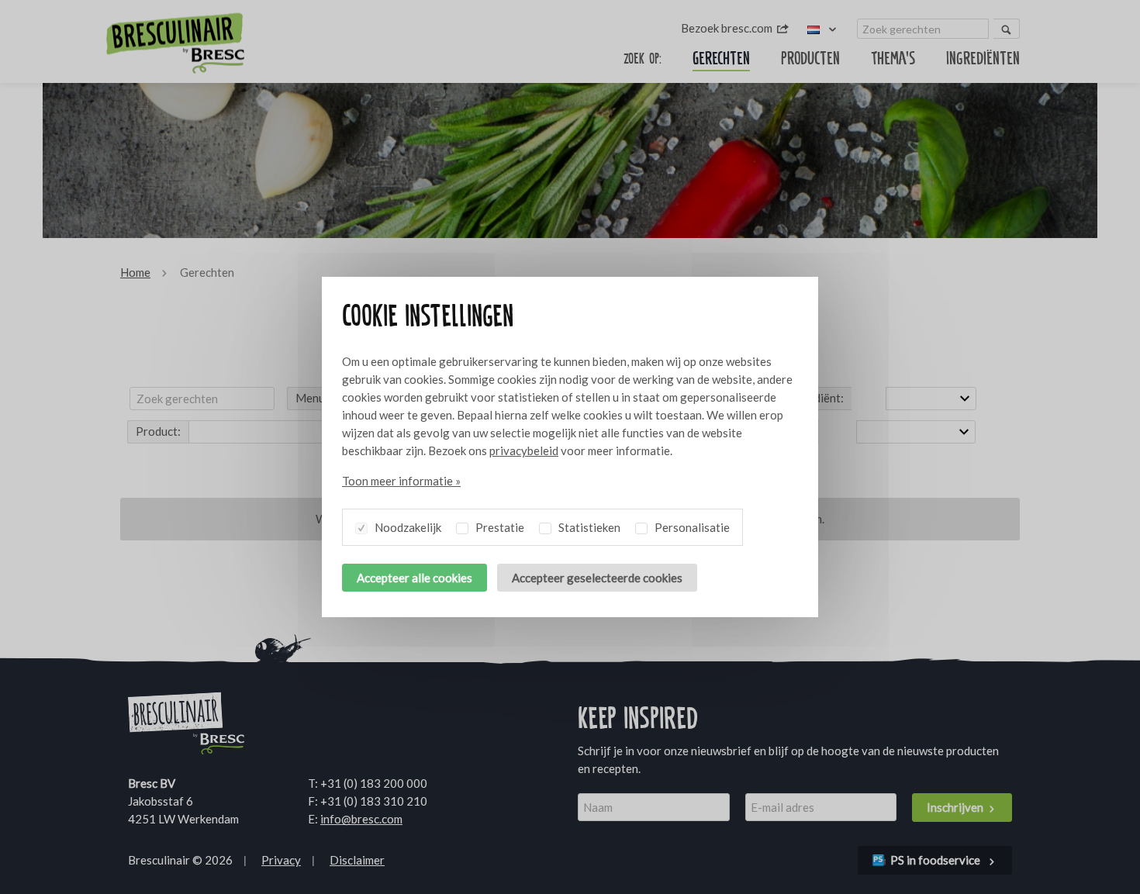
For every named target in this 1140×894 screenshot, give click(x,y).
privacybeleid (523, 450)
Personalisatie (691, 527)
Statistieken (588, 527)
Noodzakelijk (406, 527)
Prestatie (498, 527)
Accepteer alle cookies (414, 578)
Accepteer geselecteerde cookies (597, 578)
